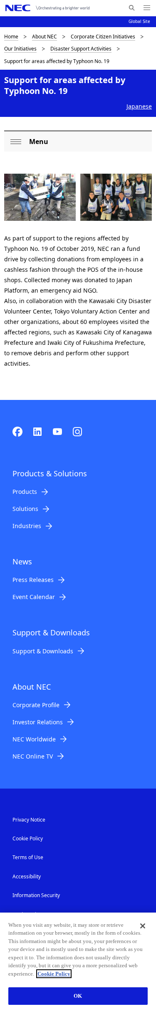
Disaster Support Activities (80, 48)
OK (78, 996)
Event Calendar (33, 597)
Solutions (25, 509)
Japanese (139, 106)
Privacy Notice (28, 819)
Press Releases (33, 580)
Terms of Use (27, 857)
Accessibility (26, 876)
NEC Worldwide (34, 739)
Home (11, 36)
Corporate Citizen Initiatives (103, 36)
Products (24, 492)
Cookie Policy (27, 838)
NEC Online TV (32, 756)
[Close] (143, 926)
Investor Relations (37, 722)
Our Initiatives (20, 48)
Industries (26, 526)
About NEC (44, 36)
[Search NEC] (131, 8)
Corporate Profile (35, 705)
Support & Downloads (42, 651)
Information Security (36, 895)
